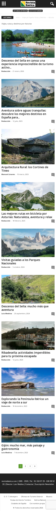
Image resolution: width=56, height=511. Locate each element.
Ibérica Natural (40, 500)
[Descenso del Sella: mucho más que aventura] (28, 289)
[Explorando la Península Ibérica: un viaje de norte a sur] (28, 382)
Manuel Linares (8, 174)
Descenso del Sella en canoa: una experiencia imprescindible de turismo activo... (27, 64)
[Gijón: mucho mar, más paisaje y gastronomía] (28, 428)
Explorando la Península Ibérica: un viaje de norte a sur (24, 400)
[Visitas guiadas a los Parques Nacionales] (28, 243)
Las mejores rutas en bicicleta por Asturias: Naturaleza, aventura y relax (26, 215)
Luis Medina (6, 313)
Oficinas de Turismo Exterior (32, 496)
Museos (49, 496)
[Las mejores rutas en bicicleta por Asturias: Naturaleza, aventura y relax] (28, 196)
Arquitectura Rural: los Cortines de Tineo (24, 168)
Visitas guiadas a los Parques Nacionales (20, 261)
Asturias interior (20, 11)
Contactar (29, 484)
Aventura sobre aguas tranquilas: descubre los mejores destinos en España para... (23, 114)
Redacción (5, 71)
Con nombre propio (37, 503)
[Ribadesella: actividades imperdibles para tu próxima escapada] (28, 335)
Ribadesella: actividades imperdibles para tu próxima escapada (25, 354)
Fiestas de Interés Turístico (20, 500)
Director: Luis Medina (15, 484)
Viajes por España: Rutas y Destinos (34, 17)
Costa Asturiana (35, 11)
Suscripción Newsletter (44, 484)
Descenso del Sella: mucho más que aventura (25, 308)
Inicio (18, 17)
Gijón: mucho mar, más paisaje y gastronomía (23, 447)
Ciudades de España (18, 503)
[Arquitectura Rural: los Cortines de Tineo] (28, 146)
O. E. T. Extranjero (11, 496)
